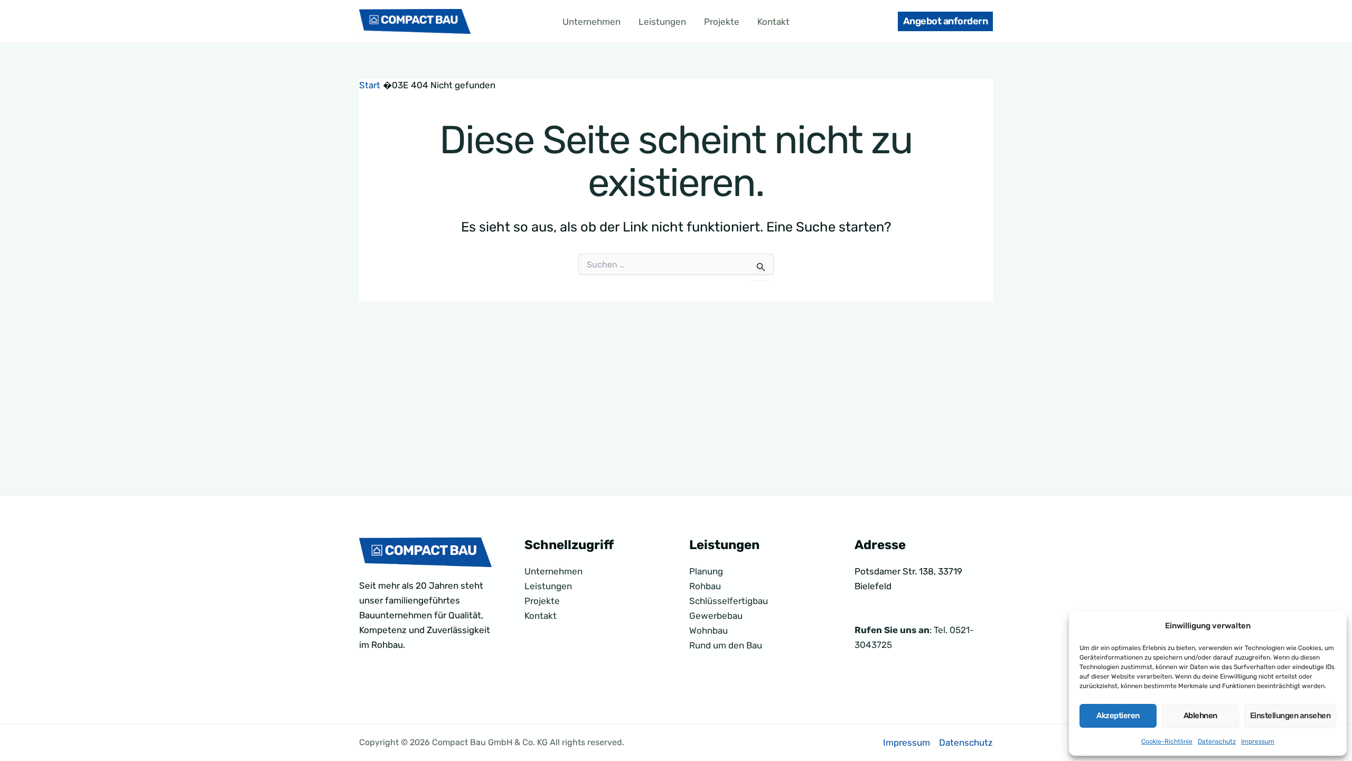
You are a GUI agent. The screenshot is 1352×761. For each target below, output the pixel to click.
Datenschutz (1217, 741)
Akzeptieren (1118, 715)
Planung (706, 571)
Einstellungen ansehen (1290, 715)
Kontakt (773, 21)
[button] (945, 21)
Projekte (721, 21)
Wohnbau (708, 630)
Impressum (1257, 741)
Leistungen (662, 21)
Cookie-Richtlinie (1167, 741)
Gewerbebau (716, 615)
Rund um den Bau (725, 645)
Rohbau (705, 586)
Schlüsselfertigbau (728, 601)
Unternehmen (591, 21)
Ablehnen (1200, 715)
